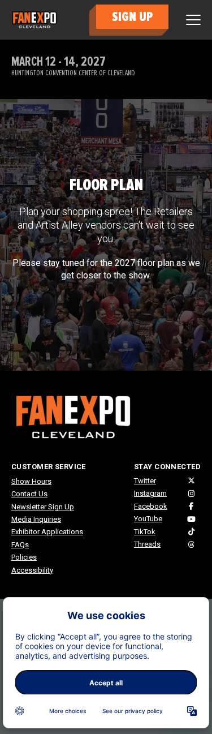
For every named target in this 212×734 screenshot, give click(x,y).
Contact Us (29, 494)
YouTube (148, 518)
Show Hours (31, 481)
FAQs (20, 544)
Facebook (150, 506)
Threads (147, 544)
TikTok (144, 531)
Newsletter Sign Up (42, 507)
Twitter (145, 481)
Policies (24, 557)
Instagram (150, 493)
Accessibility (32, 570)
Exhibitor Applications (47, 531)
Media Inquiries (36, 519)
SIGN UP (132, 16)
